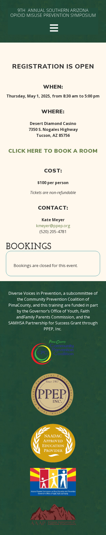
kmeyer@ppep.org (53, 225)
